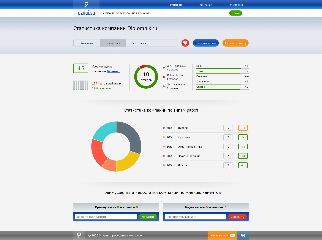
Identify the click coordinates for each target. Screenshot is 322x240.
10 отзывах (113, 71)
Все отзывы (138, 43)
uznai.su (86, 4)
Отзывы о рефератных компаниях (120, 235)
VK (243, 235)
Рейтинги (176, 5)
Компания (86, 43)
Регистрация (235, 5)
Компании (205, 5)
